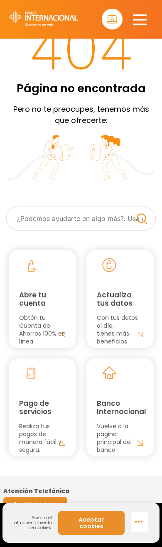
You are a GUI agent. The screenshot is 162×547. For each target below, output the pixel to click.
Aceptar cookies (91, 522)
